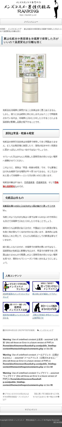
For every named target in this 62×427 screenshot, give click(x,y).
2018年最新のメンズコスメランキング (16, 295)
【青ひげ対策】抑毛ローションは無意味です (45, 316)
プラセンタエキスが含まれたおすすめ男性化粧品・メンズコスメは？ (16, 396)
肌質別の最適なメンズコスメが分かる (16, 316)
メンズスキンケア (46, 330)
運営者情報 (57, 422)
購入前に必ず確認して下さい (44, 294)
